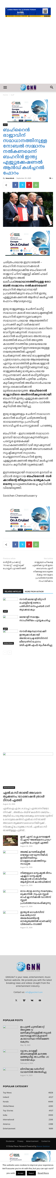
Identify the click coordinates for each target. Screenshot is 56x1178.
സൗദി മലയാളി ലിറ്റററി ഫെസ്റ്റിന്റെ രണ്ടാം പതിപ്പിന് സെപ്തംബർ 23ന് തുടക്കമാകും (34, 604)
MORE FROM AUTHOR (34, 591)
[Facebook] (15, 185)
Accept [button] (21, 1173)
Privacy (20, 1141)
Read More (43, 1173)
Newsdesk (10, 178)
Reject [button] (31, 1173)
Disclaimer (10, 1141)
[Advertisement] (28, 54)
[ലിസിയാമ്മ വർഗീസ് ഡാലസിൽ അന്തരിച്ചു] (10, 1073)
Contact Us (45, 1141)
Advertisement (32, 1141)
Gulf (12, 95)
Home (5, 95)
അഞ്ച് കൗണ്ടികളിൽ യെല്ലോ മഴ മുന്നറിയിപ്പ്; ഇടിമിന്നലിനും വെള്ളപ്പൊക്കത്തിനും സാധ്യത (34, 858)
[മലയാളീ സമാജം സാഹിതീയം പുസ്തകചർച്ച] (10, 622)
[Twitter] (22, 185)
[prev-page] (5, 652)
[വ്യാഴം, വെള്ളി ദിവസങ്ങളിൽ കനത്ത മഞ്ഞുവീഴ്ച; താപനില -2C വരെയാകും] (10, 1054)
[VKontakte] (32, 1001)
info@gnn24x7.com (34, 992)
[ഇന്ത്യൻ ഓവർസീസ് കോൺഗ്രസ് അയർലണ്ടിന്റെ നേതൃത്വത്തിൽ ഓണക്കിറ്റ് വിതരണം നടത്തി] (10, 916)
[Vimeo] (24, 1001)
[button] (5, 88)
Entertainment (9, 787)
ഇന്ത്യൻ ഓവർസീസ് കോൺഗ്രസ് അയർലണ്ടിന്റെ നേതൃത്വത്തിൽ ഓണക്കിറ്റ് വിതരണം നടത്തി (35, 918)
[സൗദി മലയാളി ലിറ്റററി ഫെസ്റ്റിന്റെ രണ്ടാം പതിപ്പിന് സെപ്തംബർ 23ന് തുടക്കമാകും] (10, 605)
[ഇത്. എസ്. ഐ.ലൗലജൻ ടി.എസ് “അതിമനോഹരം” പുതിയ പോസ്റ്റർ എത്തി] (10, 840)
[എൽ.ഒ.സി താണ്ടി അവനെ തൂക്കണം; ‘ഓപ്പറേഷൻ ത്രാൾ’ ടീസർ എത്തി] (28, 770)
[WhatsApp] (36, 185)
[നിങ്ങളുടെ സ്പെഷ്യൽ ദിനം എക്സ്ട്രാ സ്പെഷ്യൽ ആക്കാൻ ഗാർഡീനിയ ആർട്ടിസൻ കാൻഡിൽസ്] (10, 877)
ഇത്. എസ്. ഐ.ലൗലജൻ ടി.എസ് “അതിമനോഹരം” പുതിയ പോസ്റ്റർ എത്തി (35, 840)
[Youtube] (40, 1001)
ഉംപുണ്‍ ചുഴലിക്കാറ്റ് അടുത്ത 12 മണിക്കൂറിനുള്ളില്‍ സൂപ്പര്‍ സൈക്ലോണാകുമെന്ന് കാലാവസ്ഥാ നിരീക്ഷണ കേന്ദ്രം (35, 1034)
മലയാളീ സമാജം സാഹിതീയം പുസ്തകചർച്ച (35, 618)
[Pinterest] (29, 185)
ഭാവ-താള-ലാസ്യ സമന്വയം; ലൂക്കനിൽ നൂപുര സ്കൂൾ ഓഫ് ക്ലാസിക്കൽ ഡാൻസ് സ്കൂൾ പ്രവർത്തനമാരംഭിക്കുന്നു (36, 897)
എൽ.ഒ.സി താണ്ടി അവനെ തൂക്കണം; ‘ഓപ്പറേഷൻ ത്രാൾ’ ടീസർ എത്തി (24, 796)
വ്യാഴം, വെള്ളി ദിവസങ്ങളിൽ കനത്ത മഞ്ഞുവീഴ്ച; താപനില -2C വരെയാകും (34, 1055)
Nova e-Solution (43, 1146)
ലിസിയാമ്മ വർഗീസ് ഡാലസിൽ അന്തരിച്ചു (33, 1070)
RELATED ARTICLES (13, 591)
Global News (8, 643)
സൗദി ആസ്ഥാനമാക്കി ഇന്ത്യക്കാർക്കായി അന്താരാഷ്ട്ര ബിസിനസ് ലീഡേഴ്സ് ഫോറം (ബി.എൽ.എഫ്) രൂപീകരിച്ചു (35, 638)
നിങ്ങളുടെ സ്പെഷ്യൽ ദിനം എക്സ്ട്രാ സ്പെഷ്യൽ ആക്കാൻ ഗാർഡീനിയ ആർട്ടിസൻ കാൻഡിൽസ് (36, 877)
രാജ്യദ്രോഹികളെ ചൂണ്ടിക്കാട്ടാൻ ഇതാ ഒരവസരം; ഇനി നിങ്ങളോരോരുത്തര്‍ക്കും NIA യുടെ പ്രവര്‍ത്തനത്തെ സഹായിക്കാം (42, 572)
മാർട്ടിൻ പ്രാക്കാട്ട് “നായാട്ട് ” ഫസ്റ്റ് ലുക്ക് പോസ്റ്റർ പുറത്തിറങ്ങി (14, 565)
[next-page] (9, 652)
